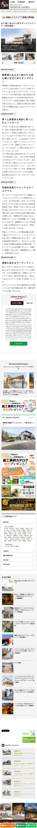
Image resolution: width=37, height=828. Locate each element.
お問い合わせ (29, 822)
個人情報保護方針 (17, 822)
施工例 (9, 11)
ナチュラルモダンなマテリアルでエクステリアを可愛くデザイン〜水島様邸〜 (24, 651)
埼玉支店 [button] (6, 560)
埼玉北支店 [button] (6, 564)
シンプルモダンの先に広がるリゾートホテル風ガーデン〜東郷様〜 (24, 705)
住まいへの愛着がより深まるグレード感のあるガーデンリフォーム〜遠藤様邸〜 (24, 596)
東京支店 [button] (6, 522)
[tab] (18, 522)
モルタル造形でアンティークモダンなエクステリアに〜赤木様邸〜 (24, 691)
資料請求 (22, 2)
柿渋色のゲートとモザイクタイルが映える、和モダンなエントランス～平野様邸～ (24, 610)
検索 (13, 2)
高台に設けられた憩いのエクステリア (24, 582)
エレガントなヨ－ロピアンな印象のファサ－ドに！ (24, 774)
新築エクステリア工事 (20, 11)
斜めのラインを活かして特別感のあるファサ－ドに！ (24, 764)
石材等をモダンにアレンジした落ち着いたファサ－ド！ (24, 784)
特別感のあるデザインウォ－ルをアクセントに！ (24, 795)
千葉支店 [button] (6, 551)
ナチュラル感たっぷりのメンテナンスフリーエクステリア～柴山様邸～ (24, 624)
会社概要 (6, 822)
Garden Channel (12, 418)
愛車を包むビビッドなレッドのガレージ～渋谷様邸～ (24, 636)
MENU (32, 2)
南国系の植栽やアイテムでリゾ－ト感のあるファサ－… (18, 424)
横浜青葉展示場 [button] (8, 555)
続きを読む (19, 343)
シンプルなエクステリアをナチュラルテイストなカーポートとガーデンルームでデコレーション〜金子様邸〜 (24, 679)
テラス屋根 (17, 663)
